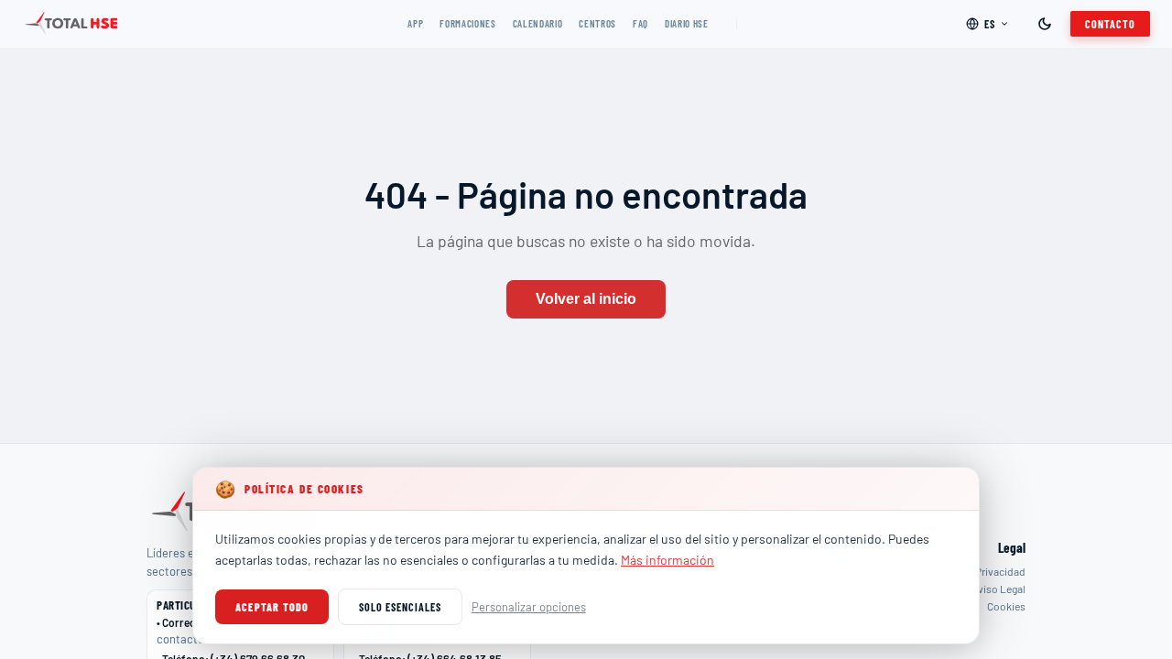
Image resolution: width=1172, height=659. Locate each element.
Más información (667, 559)
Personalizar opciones (529, 607)
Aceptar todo (272, 606)
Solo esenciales (399, 606)
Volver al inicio (586, 299)
